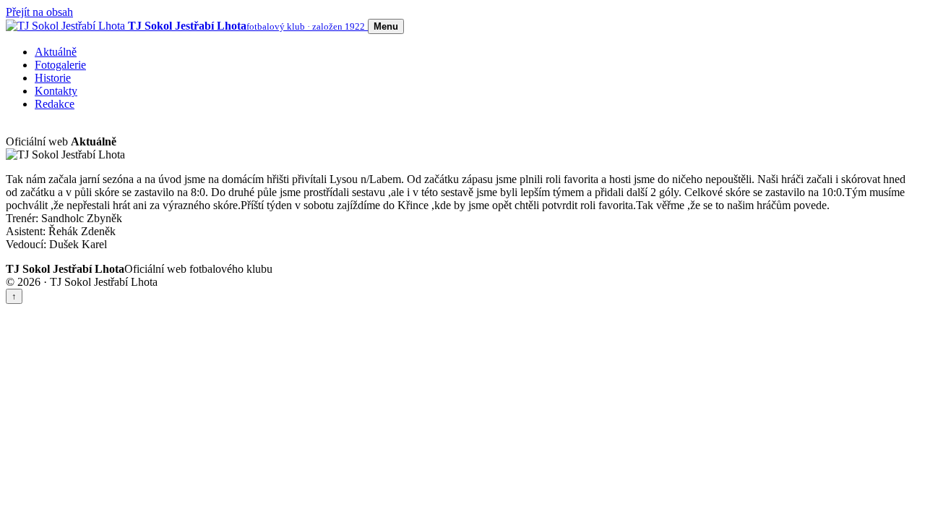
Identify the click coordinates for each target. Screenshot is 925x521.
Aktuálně (56, 52)
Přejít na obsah (39, 12)
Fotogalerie (60, 65)
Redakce (54, 104)
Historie (53, 78)
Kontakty (56, 91)
